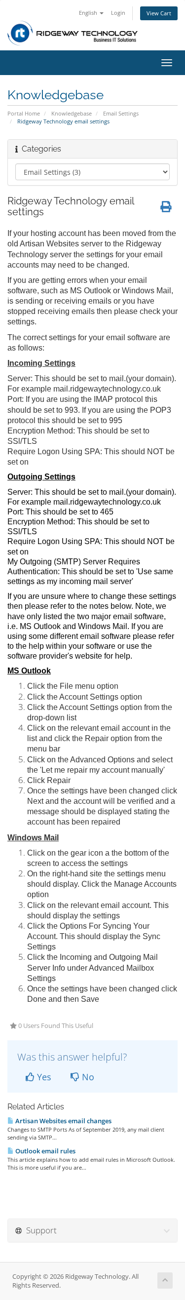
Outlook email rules (44, 1150)
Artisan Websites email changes (62, 1120)
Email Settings (121, 113)
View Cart (159, 13)
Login (118, 12)
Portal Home (23, 113)
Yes (43, 1077)
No (86, 1077)
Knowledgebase (71, 113)
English (89, 12)
